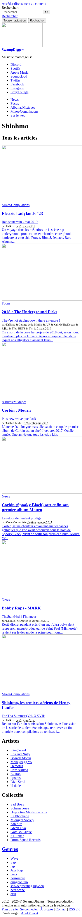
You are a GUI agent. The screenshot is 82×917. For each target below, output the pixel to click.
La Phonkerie (19, 816)
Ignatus (15, 778)
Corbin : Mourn (16, 410)
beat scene (17, 890)
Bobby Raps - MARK (21, 608)
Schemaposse (19, 808)
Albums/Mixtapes (22, 107)
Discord (15, 64)
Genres (10, 849)
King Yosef (18, 750)
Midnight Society (22, 820)
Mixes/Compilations (24, 111)
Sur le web (17, 115)
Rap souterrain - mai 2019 (20, 222)
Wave (14, 858)
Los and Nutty (20, 754)
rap (12, 866)
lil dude (15, 786)
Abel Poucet (29, 913)
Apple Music (19, 72)
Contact (61, 909)
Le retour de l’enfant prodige (21, 518)
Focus (14, 103)
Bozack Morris (20, 758)
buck (13, 874)
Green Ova (18, 828)
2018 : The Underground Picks (29, 312)
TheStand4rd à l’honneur (19, 616)
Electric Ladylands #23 (22, 213)
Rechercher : (10, 7)
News (14, 99)
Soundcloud (18, 76)
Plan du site (10, 909)
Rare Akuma (19, 770)
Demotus (16, 766)
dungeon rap (19, 882)
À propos (46, 909)
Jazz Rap (16, 870)
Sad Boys (17, 804)
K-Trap (15, 774)
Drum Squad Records (25, 840)
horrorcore (17, 878)
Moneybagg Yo (21, 762)
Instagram (17, 88)
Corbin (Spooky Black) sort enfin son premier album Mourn (35, 507)
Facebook (17, 84)
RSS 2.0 (74, 909)
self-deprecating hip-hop (27, 886)
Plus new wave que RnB (19, 419)
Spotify (15, 68)
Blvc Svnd (17, 782)
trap (13, 862)
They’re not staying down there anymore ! (31, 320)
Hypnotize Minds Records (28, 812)
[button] (9, 16)
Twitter (15, 80)
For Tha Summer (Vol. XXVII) (23, 716)
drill (13, 894)
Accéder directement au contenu (24, 3)
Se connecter (29, 909)
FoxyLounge (19, 92)
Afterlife (16, 824)
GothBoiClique (21, 832)
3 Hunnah (17, 836)
